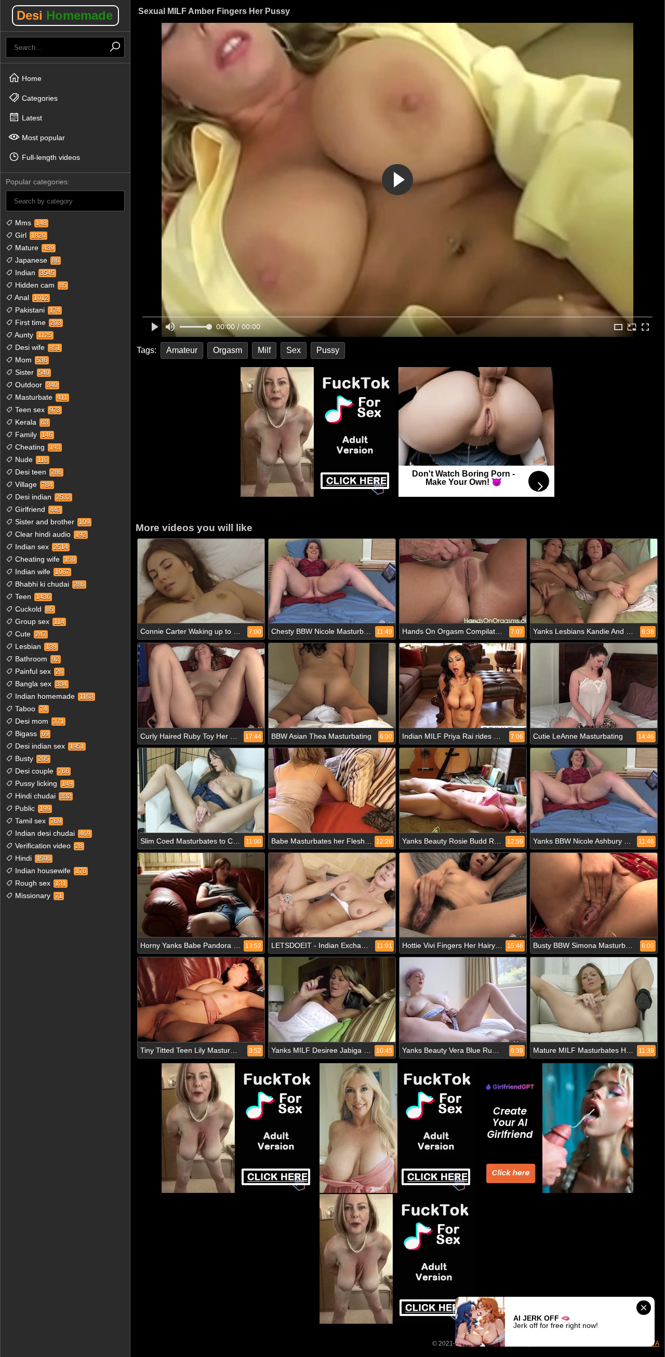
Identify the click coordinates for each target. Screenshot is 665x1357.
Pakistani (36, 310)
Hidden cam (39, 285)
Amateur (181, 350)
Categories (39, 98)
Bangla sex (40, 684)
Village (32, 484)
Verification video (48, 846)
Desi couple (41, 771)
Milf (264, 350)
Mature (33, 247)
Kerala (30, 422)
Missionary (37, 895)
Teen (31, 596)
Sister (31, 372)
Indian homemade (53, 696)
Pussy (327, 350)
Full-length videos (50, 157)
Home (31, 78)
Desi (65, 15)
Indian (34, 272)
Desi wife (36, 347)
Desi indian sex (48, 746)
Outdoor (35, 385)
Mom (30, 360)
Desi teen (37, 472)
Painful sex (38, 671)
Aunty (32, 335)
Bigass (31, 733)
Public (31, 808)
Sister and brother (51, 522)
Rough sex (39, 883)
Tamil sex (37, 821)
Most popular (42, 137)
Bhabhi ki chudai (49, 584)
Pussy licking (43, 783)
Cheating (36, 447)
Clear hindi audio (49, 534)
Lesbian (35, 646)
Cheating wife (44, 559)
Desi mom (38, 721)
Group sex (38, 621)
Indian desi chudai (51, 833)
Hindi (32, 858)
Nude (30, 459)
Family (32, 434)
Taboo (30, 708)
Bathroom (36, 659)
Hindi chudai (42, 796)
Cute (29, 634)
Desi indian (42, 497)
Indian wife (41, 571)
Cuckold (33, 609)
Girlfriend (37, 509)
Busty (31, 758)
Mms (30, 223)
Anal (30, 297)
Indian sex (40, 546)
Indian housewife (49, 870)
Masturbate (40, 397)
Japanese (36, 260)
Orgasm (227, 350)
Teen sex (36, 409)
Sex (293, 350)
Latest (31, 118)
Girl (29, 235)
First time (37, 322)
